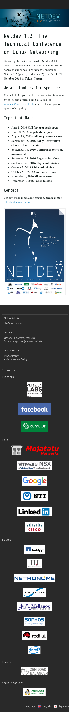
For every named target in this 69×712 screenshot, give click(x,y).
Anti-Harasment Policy (15, 359)
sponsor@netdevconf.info (19, 104)
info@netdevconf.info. (17, 202)
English (46, 706)
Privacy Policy (11, 355)
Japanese (63, 706)
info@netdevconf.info (25, 337)
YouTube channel (13, 323)
